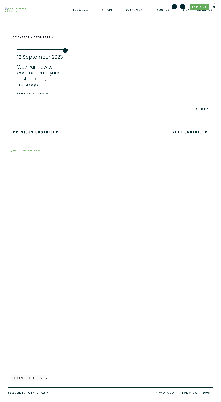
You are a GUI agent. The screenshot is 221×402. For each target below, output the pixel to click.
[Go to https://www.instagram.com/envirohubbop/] (174, 7)
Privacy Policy (165, 392)
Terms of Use (189, 392)
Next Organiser (193, 132)
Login (206, 392)
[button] (89, 10)
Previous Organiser (33, 132)
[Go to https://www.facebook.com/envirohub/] (182, 7)
